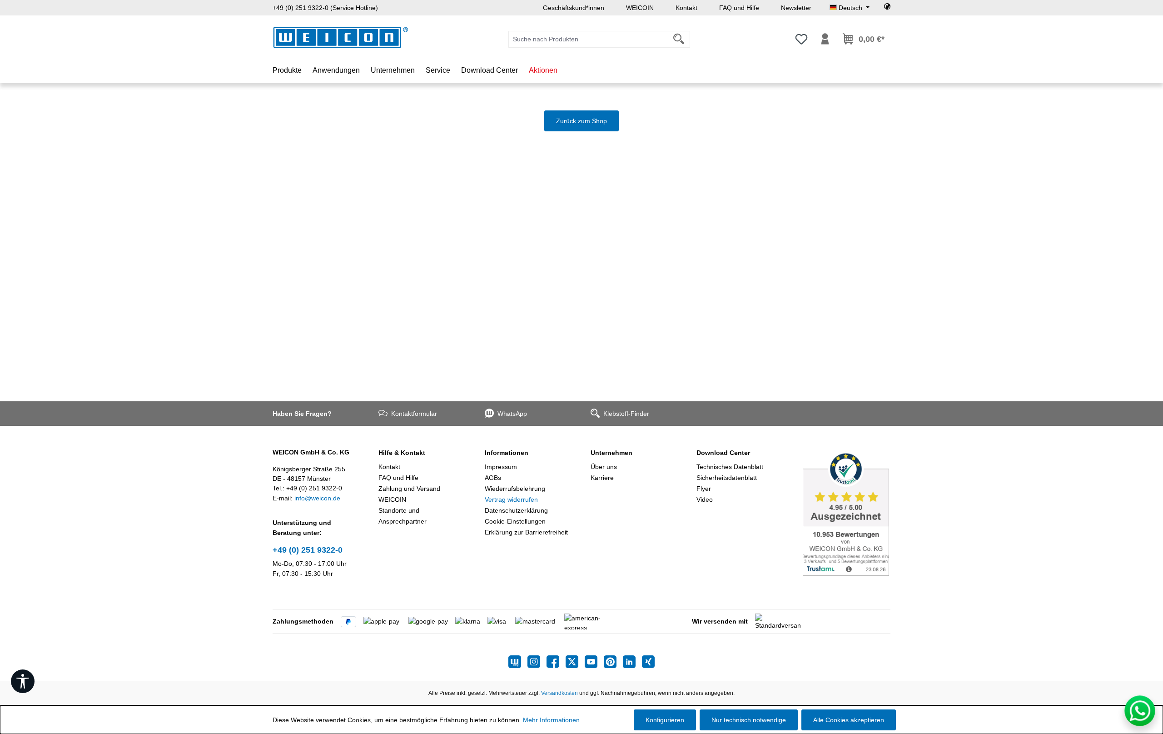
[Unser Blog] (517, 661)
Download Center (723, 452)
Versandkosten (559, 693)
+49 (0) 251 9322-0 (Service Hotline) (325, 7)
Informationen (506, 452)
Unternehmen (611, 452)
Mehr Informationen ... (555, 720)
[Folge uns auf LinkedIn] (632, 661)
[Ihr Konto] (825, 39)
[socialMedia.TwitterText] (575, 661)
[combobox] (588, 39)
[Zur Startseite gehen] (341, 37)
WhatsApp (512, 413)
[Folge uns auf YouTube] (594, 661)
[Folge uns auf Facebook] (556, 661)
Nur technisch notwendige (748, 720)
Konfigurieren (665, 720)
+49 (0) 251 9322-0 (308, 549)
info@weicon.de (317, 498)
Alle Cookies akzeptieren (848, 720)
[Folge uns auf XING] (648, 661)
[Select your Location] (887, 7)
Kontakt (686, 7)
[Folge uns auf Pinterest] (613, 661)
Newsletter (796, 7)
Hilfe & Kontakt (401, 452)
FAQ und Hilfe (739, 7)
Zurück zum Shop (581, 121)
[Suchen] (679, 39)
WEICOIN (640, 7)
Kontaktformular (414, 413)
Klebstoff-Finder (626, 413)
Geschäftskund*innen (573, 7)
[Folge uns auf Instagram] (537, 661)
